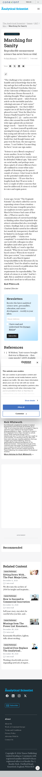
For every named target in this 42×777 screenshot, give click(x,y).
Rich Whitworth (11, 58)
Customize (20, 414)
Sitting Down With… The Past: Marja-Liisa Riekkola (15, 576)
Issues (29, 23)
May (5, 26)
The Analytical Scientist (14, 23)
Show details (30, 400)
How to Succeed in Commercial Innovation (16, 600)
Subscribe (12, 336)
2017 (36, 23)
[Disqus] (21, 496)
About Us (8, 724)
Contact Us (9, 740)
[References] (6, 74)
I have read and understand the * (19, 327)
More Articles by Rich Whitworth (18, 454)
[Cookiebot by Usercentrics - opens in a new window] (23, 362)
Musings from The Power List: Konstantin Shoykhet (16, 624)
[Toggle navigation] (38, 8)
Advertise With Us (11, 736)
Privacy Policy (10, 733)
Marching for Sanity (18, 26)
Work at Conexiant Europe (15, 727)
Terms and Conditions (13, 730)
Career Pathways (12, 34)
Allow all (21, 407)
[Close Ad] (38, 768)
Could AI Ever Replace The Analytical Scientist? (15, 649)
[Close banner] (37, 362)
